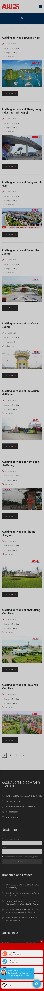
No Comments (9, 57)
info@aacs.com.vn (12, 817)
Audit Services (29, 942)
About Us (5, 942)
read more (9, 94)
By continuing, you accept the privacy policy (21, 857)
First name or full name (11, 839)
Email (4, 848)
